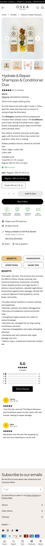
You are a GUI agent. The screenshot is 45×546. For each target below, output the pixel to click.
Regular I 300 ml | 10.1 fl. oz (16, 178)
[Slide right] (37, 38)
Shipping (5, 97)
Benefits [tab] (12, 258)
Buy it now (22, 201)
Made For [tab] (33, 265)
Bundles (13, 15)
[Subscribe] (40, 489)
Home (4, 15)
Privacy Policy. (7, 498)
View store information (14, 238)
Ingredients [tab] (33, 258)
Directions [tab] (11, 265)
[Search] (37, 7)
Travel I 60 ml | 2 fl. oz (14, 185)
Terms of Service (32, 495)
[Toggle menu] (2, 7)
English (5, 524)
